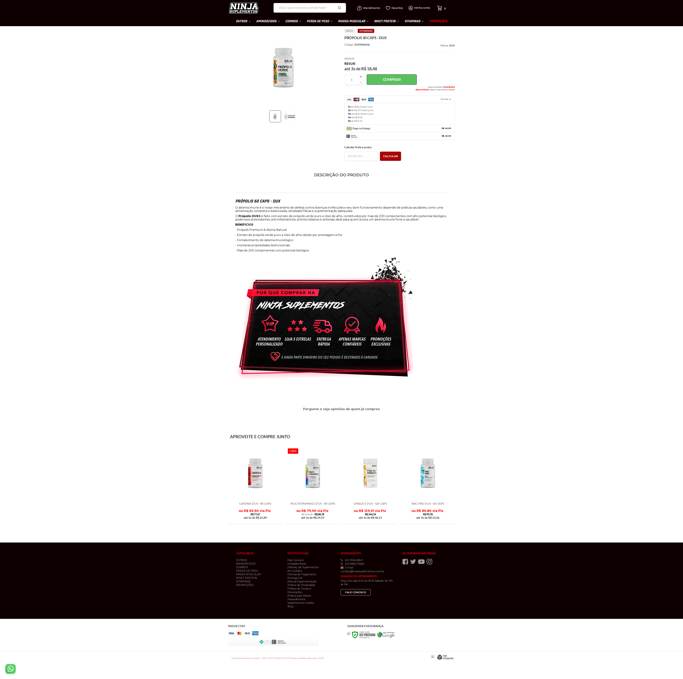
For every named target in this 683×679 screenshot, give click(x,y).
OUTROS (241, 560)
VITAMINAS (365, 31)
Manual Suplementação (302, 581)
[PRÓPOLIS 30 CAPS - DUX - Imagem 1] (275, 116)
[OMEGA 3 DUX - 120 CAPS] (370, 485)
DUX (452, 45)
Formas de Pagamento (301, 574)
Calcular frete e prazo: (358, 147)
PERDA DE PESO (247, 570)
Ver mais (255, 520)
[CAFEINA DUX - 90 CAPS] (255, 485)
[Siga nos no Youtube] (422, 561)
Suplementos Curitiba (300, 602)
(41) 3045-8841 (353, 560)
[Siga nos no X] (414, 561)
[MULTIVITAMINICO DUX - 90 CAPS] (313, 485)
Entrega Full (294, 578)
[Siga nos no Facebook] (406, 561)
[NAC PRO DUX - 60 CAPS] (428, 485)
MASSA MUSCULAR (248, 574)
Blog (290, 606)
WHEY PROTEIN (246, 578)
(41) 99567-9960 (354, 563)
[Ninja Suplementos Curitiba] (249, 8)
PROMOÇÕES (245, 585)
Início (349, 31)
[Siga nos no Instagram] (430, 561)
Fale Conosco (295, 560)
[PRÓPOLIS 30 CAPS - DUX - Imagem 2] (290, 116)
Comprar (392, 79)
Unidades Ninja (296, 563)
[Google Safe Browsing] (386, 634)
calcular (390, 156)
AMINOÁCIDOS (246, 563)
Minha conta (422, 8)
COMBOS (242, 567)
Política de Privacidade (301, 585)
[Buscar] (339, 8)
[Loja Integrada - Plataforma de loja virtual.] (445, 657)
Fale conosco (355, 592)
